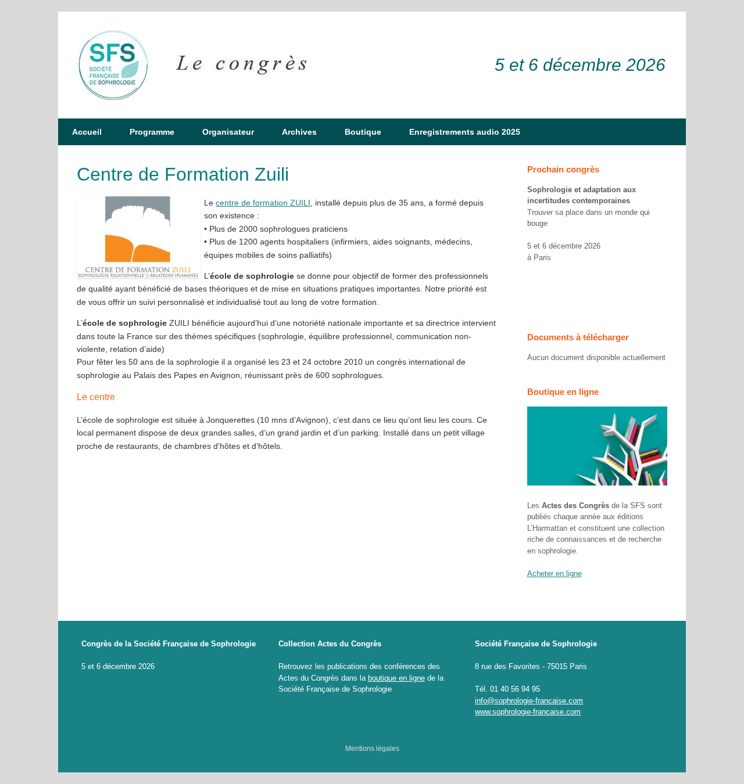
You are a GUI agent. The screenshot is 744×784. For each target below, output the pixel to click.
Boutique (363, 131)
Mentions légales (372, 748)
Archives (299, 131)
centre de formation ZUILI (263, 202)
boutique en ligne (396, 678)
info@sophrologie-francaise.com (529, 700)
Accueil (87, 131)
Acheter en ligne (554, 573)
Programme (152, 131)
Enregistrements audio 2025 (464, 131)
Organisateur (228, 131)
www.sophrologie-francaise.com (528, 711)
